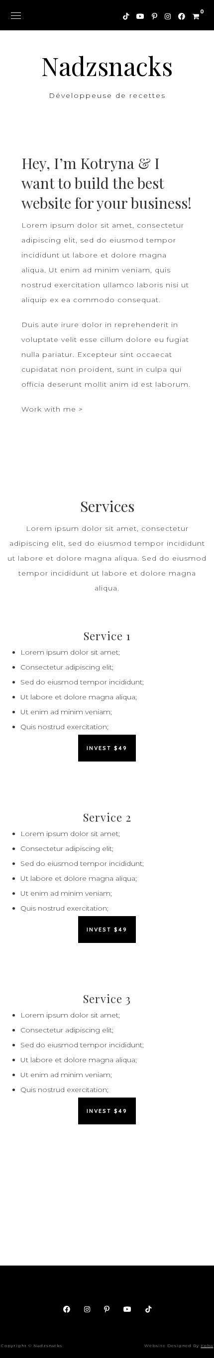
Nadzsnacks (107, 66)
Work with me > (52, 409)
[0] (192, 15)
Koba (207, 1345)
